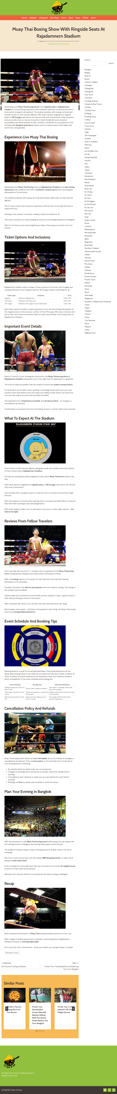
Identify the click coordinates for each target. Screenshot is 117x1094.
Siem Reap (54, 18)
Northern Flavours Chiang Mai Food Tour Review (14, 1009)
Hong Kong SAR (91, 157)
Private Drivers (90, 276)
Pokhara (88, 270)
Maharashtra (90, 229)
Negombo (89, 242)
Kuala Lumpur (90, 220)
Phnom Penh (90, 261)
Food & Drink (90, 123)
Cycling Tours (90, 110)
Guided (88, 138)
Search (87, 60)
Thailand (65, 44)
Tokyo (77, 18)
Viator (87, 330)
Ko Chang (88, 192)
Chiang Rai (89, 91)
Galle (87, 132)
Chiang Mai (43, 18)
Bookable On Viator (12, 953)
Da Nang (88, 113)
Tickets (87, 314)
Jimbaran (88, 173)
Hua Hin (88, 160)
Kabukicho (89, 176)
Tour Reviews (90, 320)
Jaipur (87, 167)
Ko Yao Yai (89, 207)
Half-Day (88, 145)
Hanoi (63, 18)
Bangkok (33, 18)
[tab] (36, 1030)
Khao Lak (88, 189)
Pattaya (88, 258)
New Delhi (89, 245)
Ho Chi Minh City (91, 151)
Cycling (88, 107)
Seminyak (88, 286)
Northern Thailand (92, 248)
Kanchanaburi (90, 179)
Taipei (87, 308)
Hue (86, 163)
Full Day (88, 129)
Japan (87, 170)
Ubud (71, 18)
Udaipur (88, 327)
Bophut (88, 76)
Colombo (88, 98)
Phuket (85, 18)
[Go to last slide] (6, 1008)
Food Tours (89, 126)
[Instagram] (113, 1090)
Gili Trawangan (90, 135)
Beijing (87, 73)
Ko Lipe (87, 198)
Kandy (87, 182)
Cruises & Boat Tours (93, 104)
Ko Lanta (88, 195)
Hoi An (24, 18)
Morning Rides (90, 232)
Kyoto (87, 223)
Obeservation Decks (93, 251)
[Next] (73, 1008)
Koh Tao (88, 214)
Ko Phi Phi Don (90, 204)
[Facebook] (105, 1090)
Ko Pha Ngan (90, 201)
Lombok (88, 226)
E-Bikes (87, 120)
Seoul (93, 18)
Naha (87, 239)
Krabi (87, 217)
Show (58, 44)
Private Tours (90, 279)
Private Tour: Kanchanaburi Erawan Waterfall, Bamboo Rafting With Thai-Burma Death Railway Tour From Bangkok (40, 1015)
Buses (87, 79)
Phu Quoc (89, 264)
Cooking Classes (91, 101)
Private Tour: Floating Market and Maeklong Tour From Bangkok (61, 966)
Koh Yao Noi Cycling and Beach (14, 965)
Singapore (89, 298)
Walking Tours (90, 333)
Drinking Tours (90, 117)
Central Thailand (91, 82)
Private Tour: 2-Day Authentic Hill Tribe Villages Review (65, 1009)
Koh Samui (89, 211)
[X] (109, 1090)
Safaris (87, 283)
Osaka (87, 254)
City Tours (89, 95)
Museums (88, 236)
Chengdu (88, 85)
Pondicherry (89, 273)
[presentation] (15, 995)
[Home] (38, 41)
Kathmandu (89, 185)
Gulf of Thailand (91, 142)
